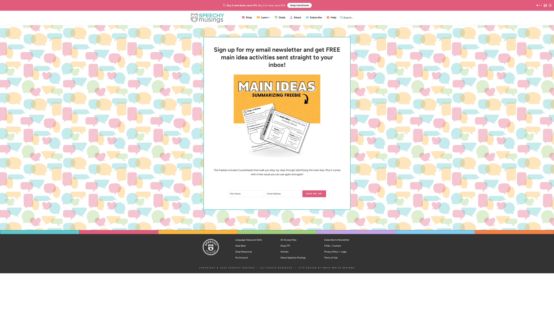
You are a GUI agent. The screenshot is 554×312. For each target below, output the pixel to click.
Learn (264, 17)
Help (333, 17)
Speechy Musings (207, 18)
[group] (267, 5)
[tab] (537, 5)
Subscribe (315, 17)
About (297, 17)
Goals (281, 17)
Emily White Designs (339, 268)
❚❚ (545, 5)
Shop (248, 17)
